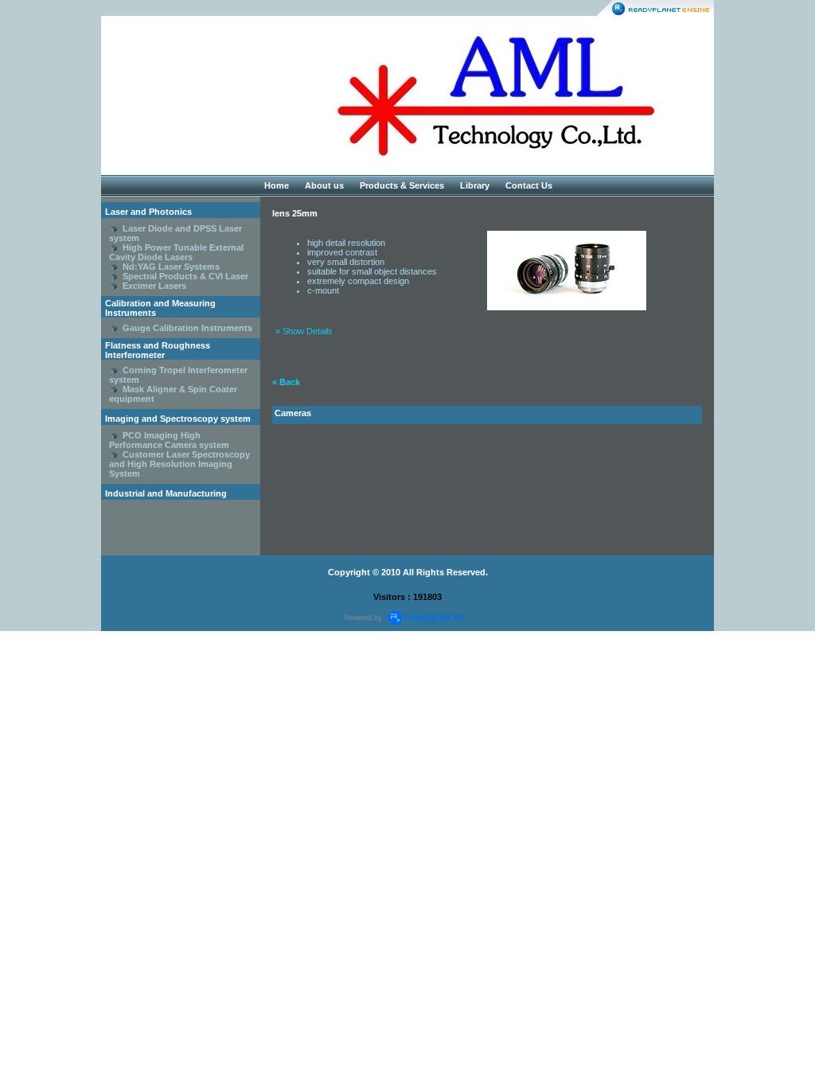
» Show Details (304, 331)
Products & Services (402, 185)
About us (324, 185)
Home (276, 185)
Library (474, 185)
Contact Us (528, 185)
